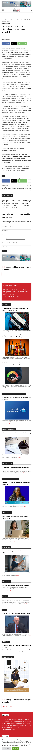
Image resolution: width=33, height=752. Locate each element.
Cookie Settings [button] (6, 748)
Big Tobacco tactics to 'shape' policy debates (15, 585)
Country (4, 238)
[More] (29, 43)
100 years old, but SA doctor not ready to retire (16, 613)
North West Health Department (8, 178)
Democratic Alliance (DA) (11, 175)
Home (3, 19)
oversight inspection (21, 178)
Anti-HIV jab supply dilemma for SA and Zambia (15, 600)
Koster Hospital (21, 175)
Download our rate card (11, 296)
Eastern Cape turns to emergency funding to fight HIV (16, 203)
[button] (2, 10)
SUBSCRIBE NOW (7, 274)
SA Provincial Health (9, 19)
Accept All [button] (15, 748)
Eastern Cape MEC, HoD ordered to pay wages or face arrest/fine (6, 203)
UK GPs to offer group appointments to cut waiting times (24, 188)
